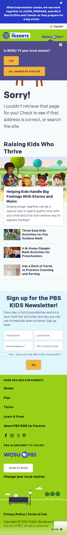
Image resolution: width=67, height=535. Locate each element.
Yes (11, 61)
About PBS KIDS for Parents (24, 426)
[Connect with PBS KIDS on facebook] (6, 435)
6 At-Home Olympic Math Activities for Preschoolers (36, 252)
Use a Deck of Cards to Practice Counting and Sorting (37, 270)
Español (58, 26)
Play (7, 398)
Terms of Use (37, 514)
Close (55, 529)
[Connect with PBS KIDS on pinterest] (24, 435)
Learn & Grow (14, 417)
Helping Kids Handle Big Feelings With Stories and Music (30, 197)
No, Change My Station (24, 71)
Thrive (8, 407)
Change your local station (24, 477)
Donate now (18, 468)
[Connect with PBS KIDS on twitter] (18, 435)
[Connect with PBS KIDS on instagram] (12, 435)
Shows (9, 388)
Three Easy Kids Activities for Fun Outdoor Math (35, 234)
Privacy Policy (14, 514)
